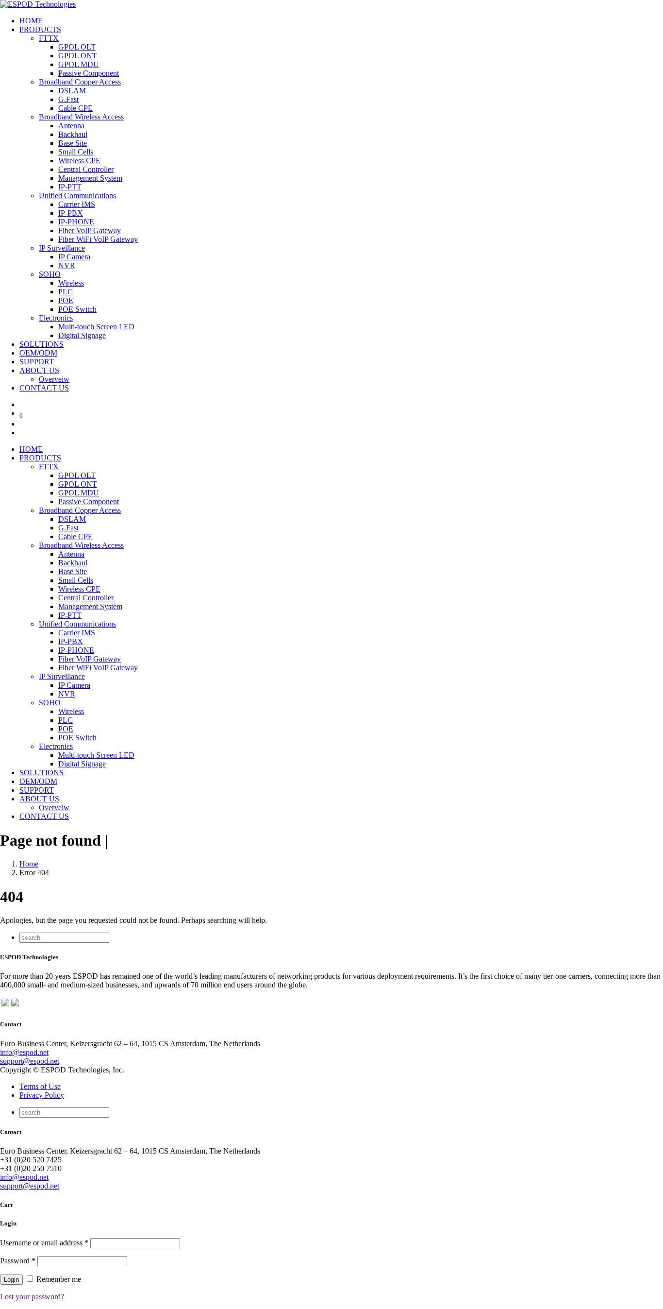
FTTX (49, 38)
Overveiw (54, 379)
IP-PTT (70, 187)
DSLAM (72, 90)
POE (65, 300)
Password (17, 1261)
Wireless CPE (79, 160)
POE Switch (77, 309)
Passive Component (88, 73)
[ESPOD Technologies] (38, 4)
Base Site (72, 143)
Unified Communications (77, 195)
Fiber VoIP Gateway (89, 230)
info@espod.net (24, 1052)
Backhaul (72, 134)
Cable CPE (75, 108)
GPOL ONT (77, 55)
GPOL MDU (78, 64)
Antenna (71, 125)
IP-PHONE (76, 222)
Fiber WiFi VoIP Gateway (98, 239)
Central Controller (86, 169)
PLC (65, 292)
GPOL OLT (77, 47)
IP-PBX (70, 213)
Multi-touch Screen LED (96, 327)
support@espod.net (29, 1061)
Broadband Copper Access (80, 82)
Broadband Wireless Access (81, 117)
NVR (66, 265)
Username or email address (44, 1243)
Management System (90, 178)
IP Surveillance (62, 248)
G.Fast (68, 99)
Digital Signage (82, 335)
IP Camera (74, 257)
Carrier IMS (76, 204)
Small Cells (75, 152)
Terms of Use (40, 1086)
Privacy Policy (41, 1095)
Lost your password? (32, 1296)
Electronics (56, 318)
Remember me (57, 1279)
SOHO (50, 274)
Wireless (71, 283)
